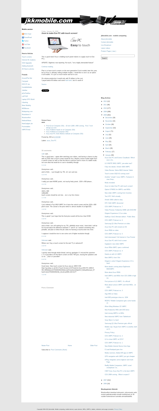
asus (48, 140)
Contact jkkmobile (107, 42)
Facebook (27, 48)
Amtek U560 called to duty (114, 200)
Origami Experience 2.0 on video (116, 213)
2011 (105, 105)
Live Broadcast (106, 45)
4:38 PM (44, 218)
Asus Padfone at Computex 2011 (57, 132)
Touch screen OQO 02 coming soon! (117, 173)
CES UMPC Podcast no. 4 (114, 251)
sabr (43, 154)
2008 (105, 115)
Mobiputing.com (27, 111)
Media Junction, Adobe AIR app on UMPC (119, 353)
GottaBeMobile (27, 87)
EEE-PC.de (26, 84)
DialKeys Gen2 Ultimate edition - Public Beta (120, 217)
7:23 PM (44, 274)
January (108, 155)
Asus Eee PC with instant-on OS (116, 227)
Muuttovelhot (26, 117)
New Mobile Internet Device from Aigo (117, 346)
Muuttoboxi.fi (26, 114)
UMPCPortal (26, 129)
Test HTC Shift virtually (112, 196)
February (108, 151)
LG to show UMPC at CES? (114, 339)
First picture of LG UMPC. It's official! (117, 281)
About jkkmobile (106, 39)
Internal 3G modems (29, 60)
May (107, 141)
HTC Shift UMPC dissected (114, 203)
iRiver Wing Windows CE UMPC (115, 306)
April (107, 145)
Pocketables (26, 126)
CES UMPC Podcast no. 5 (114, 234)
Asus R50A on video (111, 230)
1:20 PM (44, 209)
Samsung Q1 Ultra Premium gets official (118, 323)
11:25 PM (44, 174)
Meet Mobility (26, 105)
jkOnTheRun (26, 93)
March (107, 148)
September (109, 128)
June (107, 138)
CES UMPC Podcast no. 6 (114, 220)
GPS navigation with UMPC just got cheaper (120, 356)
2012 (105, 101)
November (109, 121)
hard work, (68, 80)
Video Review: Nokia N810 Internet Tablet (119, 170)
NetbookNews (26, 120)
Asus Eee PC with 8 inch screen (116, 240)
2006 (105, 383)
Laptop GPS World (28, 99)
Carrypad (25, 81)
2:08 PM (44, 245)
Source (44, 84)
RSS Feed (27, 34)
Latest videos (105, 48)
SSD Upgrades (27, 63)
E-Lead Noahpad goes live (113, 349)
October (108, 124)
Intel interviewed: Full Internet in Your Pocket (120, 237)
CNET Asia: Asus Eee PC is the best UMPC (120, 371)
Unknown (45, 240)
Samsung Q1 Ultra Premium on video (117, 223)
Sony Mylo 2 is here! (112, 320)
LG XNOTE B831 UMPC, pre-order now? (118, 163)
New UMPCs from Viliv (112, 257)
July (107, 134)
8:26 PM (44, 259)
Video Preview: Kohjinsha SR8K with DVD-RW (120, 210)
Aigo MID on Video (111, 294)
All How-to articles (28, 69)
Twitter (26, 41)
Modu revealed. (110, 183)
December (109, 117)
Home (70, 345)
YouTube (27, 44)
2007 (105, 380)
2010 (105, 108)
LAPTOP (25, 96)
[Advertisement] (89, 9)
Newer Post (45, 345)
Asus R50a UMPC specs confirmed (117, 247)
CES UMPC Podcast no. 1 (114, 343)
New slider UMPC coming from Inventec (118, 193)
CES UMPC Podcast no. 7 (114, 206)
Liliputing (25, 102)
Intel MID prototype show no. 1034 (116, 297)
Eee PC (53, 140)
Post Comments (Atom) (59, 350)
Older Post (93, 345)
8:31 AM (44, 236)
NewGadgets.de (27, 123)
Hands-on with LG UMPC (113, 254)
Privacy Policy (110, 332)
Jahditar (24, 90)
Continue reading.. (48, 67)
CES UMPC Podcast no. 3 (114, 290)
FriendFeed (28, 37)
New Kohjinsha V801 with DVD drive (117, 310)
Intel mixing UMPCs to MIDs (114, 313)
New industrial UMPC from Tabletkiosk (118, 316)
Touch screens (27, 57)
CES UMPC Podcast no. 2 (114, 336)
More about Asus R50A (112, 272)
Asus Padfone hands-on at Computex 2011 (60, 130)
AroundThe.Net (27, 78)
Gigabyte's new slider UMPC (114, 244)
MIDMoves (25, 108)
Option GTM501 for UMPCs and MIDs (117, 189)
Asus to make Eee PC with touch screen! (59, 33)
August (108, 131)
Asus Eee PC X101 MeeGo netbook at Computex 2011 (64, 134)
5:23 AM (44, 165)
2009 (105, 111)
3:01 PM (44, 184)
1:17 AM (44, 197)
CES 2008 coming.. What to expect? (117, 374)
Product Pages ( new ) (108, 51)
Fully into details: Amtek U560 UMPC (117, 167)
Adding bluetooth (27, 66)
